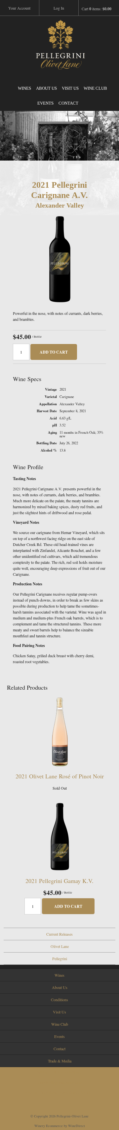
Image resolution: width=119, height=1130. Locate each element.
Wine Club (95, 88)
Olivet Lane (60, 946)
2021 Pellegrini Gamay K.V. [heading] (59, 881)
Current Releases (59, 934)
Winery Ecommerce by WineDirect (59, 1125)
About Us (46, 88)
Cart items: (96, 8)
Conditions (59, 999)
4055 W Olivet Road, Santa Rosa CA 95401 (59, 1092)
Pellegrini (59, 958)
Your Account (19, 8)
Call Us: (59, 1072)
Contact (68, 103)
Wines (24, 88)
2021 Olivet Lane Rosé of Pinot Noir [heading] (60, 776)
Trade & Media (59, 1060)
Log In (59, 8)
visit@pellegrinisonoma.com (59, 1082)
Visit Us (70, 88)
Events (45, 103)
